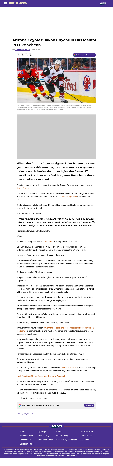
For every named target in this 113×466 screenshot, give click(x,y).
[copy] (30, 54)
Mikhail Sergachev (69, 196)
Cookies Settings (27, 444)
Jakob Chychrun (24, 188)
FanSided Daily (26, 435)
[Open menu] (5, 3)
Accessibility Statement (66, 440)
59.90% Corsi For (69, 367)
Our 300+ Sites (86, 431)
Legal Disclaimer (45, 440)
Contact (59, 431)
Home (19, 414)
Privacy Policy (62, 435)
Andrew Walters (22, 50)
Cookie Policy (25, 440)
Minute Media (14, 450)
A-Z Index (84, 440)
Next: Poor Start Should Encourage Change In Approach (41, 376)
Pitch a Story (43, 435)
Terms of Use (86, 435)
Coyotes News (29, 414)
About (22, 431)
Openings (42, 431)
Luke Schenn (48, 241)
